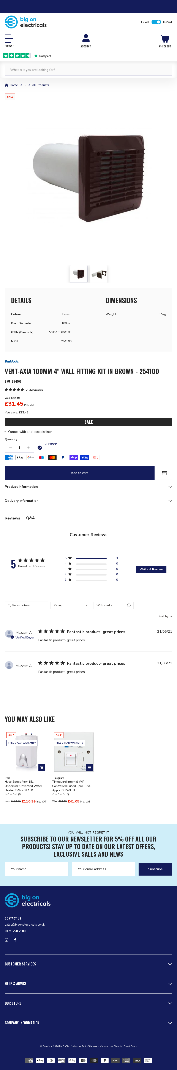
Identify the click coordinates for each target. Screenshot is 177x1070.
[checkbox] (113, 605)
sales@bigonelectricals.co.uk (25, 925)
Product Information (21, 486)
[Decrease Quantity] (10, 447)
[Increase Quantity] (28, 447)
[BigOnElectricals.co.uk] (26, 22)
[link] (91, 580)
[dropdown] (71, 605)
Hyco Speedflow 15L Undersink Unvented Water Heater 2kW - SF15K (23, 786)
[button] (88, 177)
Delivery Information (21, 500)
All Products (40, 85)
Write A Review (151, 569)
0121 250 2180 (15, 931)
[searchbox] (26, 605)
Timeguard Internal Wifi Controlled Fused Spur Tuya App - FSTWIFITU (71, 786)
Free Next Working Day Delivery (91, 55)
